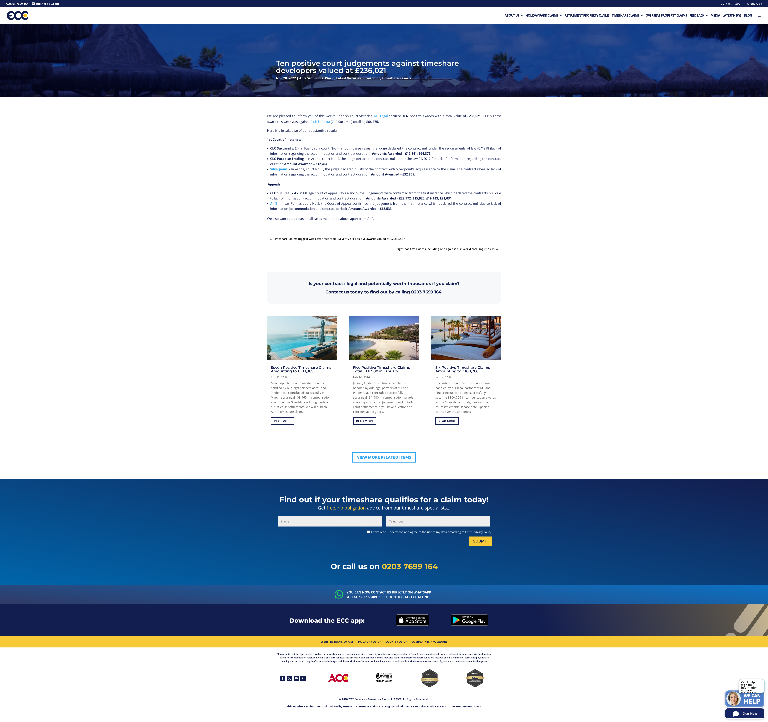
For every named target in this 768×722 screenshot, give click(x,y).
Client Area (754, 3)
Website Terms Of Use (337, 641)
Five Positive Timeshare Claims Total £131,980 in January (381, 369)
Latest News (731, 16)
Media (715, 16)
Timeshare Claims (625, 16)
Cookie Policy (396, 641)
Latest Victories (348, 78)
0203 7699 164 (426, 291)
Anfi (273, 203)
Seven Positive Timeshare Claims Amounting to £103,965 (301, 369)
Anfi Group (308, 78)
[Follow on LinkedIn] (303, 678)
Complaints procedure (429, 641)
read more (282, 421)
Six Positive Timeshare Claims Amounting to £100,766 (462, 369)
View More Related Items (384, 457)
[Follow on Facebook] (282, 678)
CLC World (326, 78)
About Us (512, 16)
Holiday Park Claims (542, 16)
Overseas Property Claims (666, 16)
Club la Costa (320, 122)
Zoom (739, 3)
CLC (334, 122)
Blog (748, 16)
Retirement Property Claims (587, 16)
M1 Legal (381, 116)
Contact (726, 3)
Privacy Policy (369, 641)
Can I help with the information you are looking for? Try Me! (749, 686)
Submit (480, 541)
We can (752, 699)
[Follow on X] (289, 678)
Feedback (696, 16)
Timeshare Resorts (396, 78)
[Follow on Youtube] (296, 678)
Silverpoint (371, 78)
